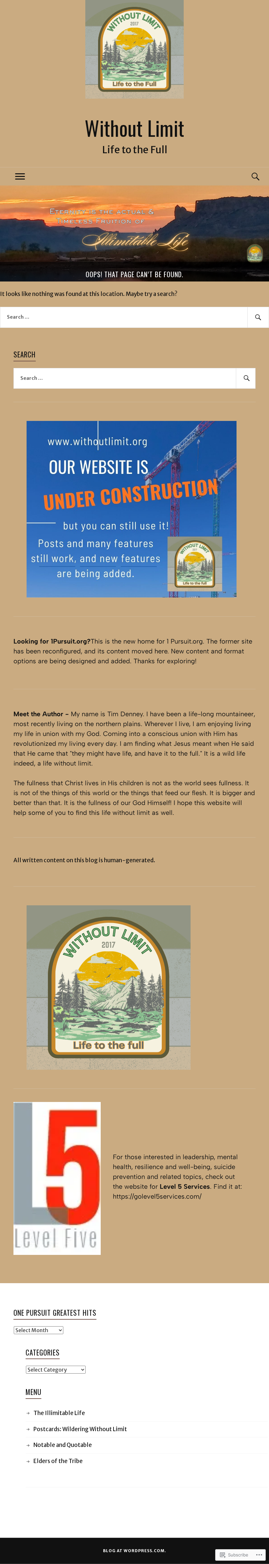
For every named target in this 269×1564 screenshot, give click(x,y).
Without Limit (134, 128)
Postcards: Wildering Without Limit (80, 1429)
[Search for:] (134, 317)
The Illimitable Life (59, 1413)
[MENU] (20, 176)
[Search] (249, 176)
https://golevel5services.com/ (157, 1196)
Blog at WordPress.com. (134, 1550)
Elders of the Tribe (58, 1461)
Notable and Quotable (62, 1445)
